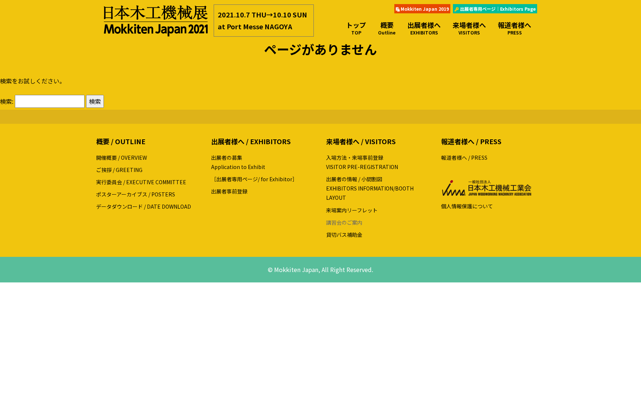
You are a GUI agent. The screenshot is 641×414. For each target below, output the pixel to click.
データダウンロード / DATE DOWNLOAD (143, 206)
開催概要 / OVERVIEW (121, 157)
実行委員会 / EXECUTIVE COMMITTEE (141, 182)
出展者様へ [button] (424, 28)
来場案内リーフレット (352, 210)
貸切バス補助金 (344, 234)
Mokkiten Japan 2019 (424, 9)
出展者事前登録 (229, 191)
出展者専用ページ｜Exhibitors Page (497, 9)
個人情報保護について (467, 206)
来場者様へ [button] (469, 28)
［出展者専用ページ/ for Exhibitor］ (254, 179)
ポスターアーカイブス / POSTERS (135, 194)
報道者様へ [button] (514, 28)
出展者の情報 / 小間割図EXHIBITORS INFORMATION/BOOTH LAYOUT (370, 188)
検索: (6, 101)
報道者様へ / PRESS (464, 157)
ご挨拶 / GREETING (119, 169)
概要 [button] (386, 28)
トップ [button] (356, 28)
